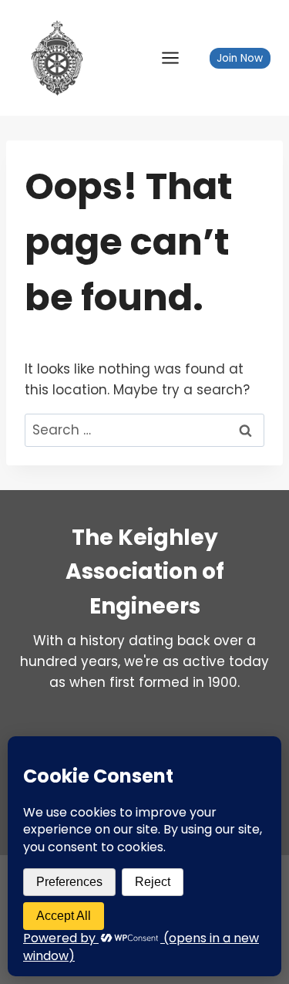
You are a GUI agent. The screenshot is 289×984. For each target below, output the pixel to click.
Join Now (240, 58)
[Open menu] (178, 57)
